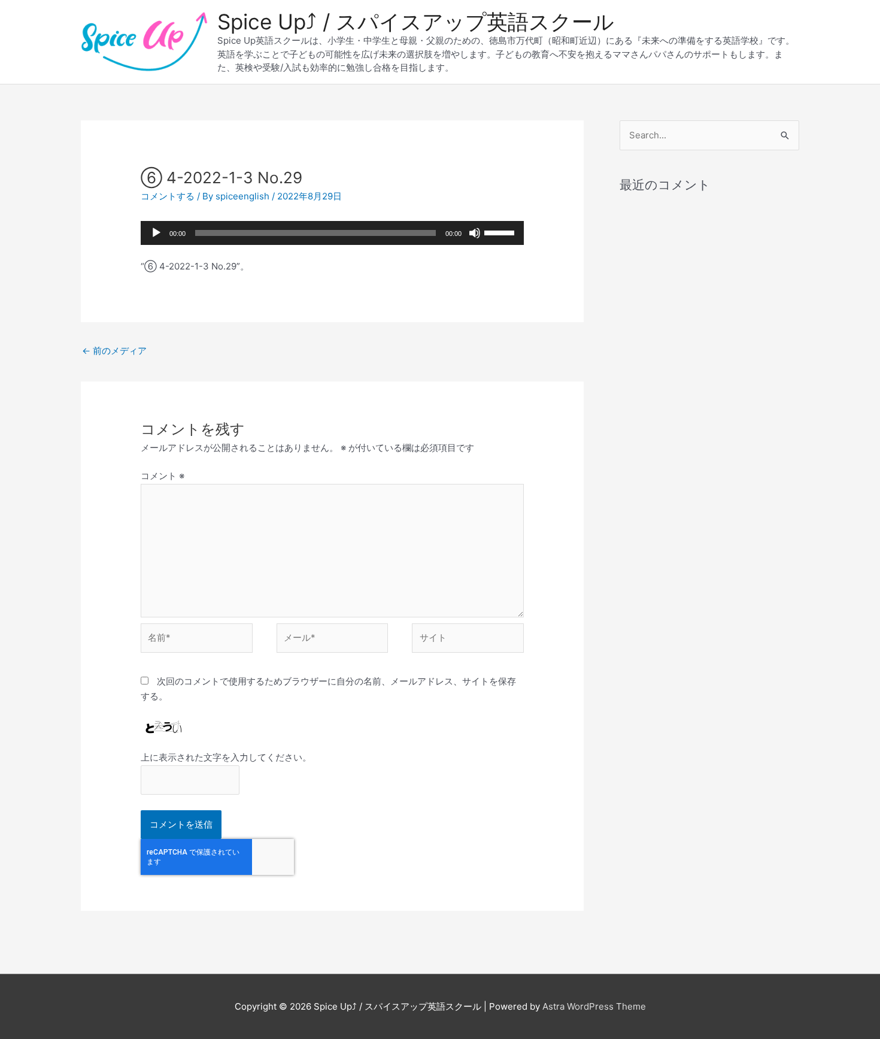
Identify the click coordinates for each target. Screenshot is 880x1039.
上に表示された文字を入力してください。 (226, 757)
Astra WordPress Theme (594, 1006)
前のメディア (114, 350)
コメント (162, 475)
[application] (332, 233)
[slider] (501, 232)
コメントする (168, 196)
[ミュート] (475, 233)
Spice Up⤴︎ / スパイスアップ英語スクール (415, 21)
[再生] (156, 233)
